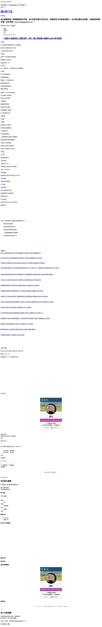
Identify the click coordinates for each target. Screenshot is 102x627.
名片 (5, 32)
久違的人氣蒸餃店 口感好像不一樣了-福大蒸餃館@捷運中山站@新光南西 (33, 38)
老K (2, 438)
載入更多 (3, 457)
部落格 (5, 30)
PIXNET (40, 606)
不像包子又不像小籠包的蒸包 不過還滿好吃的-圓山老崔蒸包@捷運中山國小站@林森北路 (24, 296)
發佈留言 (3, 467)
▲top (2, 455)
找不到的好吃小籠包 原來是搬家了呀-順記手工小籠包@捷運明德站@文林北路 (21, 258)
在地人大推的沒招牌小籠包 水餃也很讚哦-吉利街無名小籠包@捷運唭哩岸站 (21, 253)
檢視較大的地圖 (3, 393)
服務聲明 (65, 606)
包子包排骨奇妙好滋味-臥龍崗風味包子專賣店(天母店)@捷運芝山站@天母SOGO (22, 313)
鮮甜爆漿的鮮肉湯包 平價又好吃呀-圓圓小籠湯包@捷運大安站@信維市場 (20, 285)
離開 (9, 624)
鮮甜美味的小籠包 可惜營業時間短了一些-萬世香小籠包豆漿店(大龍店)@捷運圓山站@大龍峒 (25, 318)
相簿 (5, 28)
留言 (12, 446)
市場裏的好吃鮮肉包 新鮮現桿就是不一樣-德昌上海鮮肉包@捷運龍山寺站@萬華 (22, 291)
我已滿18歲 (3, 624)
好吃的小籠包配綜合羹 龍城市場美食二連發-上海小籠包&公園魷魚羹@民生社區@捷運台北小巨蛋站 (27, 302)
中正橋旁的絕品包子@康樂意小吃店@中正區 (12, 335)
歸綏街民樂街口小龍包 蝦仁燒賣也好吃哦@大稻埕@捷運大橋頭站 (18, 329)
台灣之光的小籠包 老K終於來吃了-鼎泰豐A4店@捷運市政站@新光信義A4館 (21, 280)
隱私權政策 (59, 606)
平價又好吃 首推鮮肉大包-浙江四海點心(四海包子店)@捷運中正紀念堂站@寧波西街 (23, 263)
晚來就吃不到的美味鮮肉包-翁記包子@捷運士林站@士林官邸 (17, 324)
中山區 (11, 452)
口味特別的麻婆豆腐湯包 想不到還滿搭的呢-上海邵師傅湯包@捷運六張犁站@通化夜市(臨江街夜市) (27, 274)
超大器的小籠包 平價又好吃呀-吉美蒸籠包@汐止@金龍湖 (16, 307)
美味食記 (12, 450)
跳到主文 (3, 15)
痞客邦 (8, 446)
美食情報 (12, 25)
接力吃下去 (7, 11)
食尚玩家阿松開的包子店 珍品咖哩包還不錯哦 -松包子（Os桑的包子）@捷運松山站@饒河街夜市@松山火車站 (30, 268)
